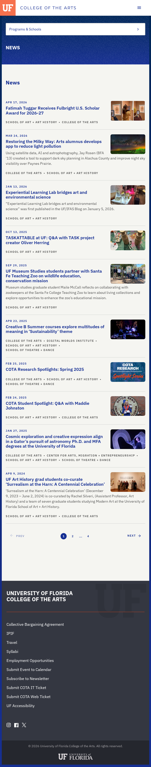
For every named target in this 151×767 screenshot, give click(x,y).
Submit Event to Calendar (28, 669)
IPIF (10, 633)
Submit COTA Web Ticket (28, 696)
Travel (11, 642)
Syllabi (12, 651)
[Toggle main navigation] (139, 7)
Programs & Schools (25, 29)
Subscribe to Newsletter (27, 678)
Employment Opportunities (30, 660)
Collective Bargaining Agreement (35, 624)
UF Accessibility (20, 705)
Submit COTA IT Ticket (26, 687)
